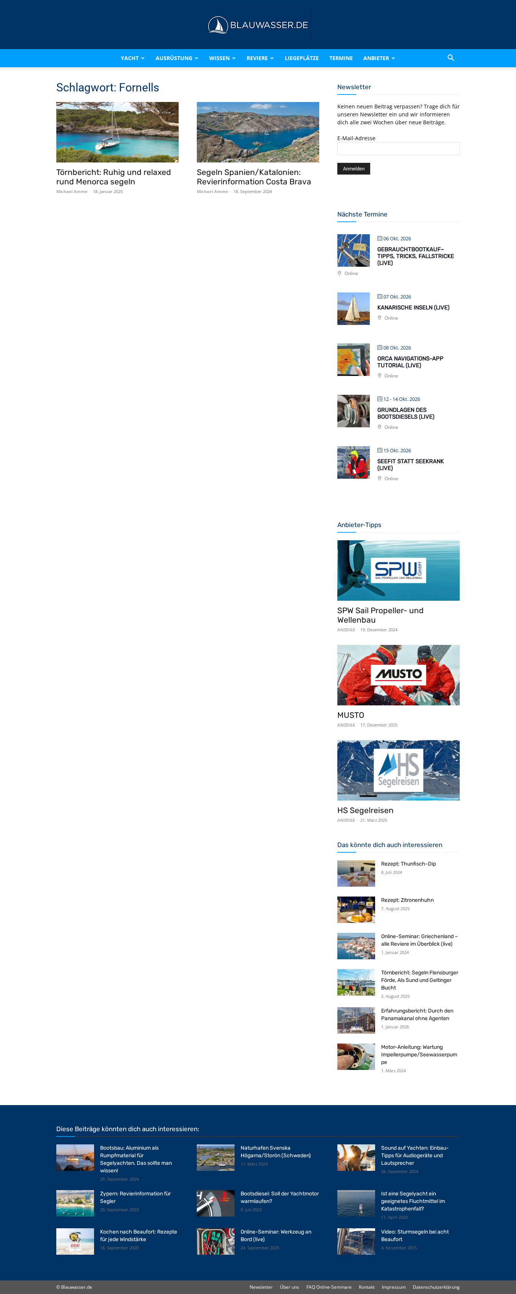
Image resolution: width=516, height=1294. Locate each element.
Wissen (219, 58)
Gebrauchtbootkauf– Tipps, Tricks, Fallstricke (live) (415, 256)
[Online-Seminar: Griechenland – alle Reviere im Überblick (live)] (356, 946)
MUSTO (350, 715)
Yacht (130, 58)
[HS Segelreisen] (398, 770)
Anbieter (376, 58)
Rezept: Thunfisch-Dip (408, 864)
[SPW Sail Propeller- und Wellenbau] (398, 570)
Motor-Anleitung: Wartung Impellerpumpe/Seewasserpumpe (419, 1054)
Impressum (394, 1287)
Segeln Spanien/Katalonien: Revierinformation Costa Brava (254, 176)
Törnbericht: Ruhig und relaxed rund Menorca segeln (113, 176)
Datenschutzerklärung (436, 1287)
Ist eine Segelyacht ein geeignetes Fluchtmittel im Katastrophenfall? (413, 1201)
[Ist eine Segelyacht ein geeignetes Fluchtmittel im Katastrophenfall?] (356, 1203)
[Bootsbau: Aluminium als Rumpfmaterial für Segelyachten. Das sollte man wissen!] (75, 1157)
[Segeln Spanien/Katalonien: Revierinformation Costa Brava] (258, 132)
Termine (341, 58)
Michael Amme (72, 191)
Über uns (289, 1287)
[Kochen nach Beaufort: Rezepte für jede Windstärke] (75, 1241)
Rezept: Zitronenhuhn (407, 900)
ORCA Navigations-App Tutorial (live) (410, 362)
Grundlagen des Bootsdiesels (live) (405, 413)
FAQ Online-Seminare (329, 1287)
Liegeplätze (302, 58)
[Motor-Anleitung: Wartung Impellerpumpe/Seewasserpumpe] (356, 1057)
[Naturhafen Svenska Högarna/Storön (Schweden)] (216, 1157)
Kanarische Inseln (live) (413, 307)
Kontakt (367, 1287)
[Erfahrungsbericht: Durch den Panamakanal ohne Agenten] (356, 1020)
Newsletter (261, 1287)
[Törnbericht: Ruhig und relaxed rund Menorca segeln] (117, 132)
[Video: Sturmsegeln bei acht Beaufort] (356, 1241)
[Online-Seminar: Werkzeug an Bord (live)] (216, 1241)
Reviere (257, 58)
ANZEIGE (346, 629)
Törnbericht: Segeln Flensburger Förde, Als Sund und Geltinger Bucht (419, 980)
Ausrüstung (174, 58)
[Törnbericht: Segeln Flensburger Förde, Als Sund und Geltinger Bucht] (356, 982)
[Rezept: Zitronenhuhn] (356, 910)
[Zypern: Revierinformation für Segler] (75, 1203)
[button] (451, 58)
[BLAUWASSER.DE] (258, 25)
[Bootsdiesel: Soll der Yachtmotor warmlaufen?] (216, 1203)
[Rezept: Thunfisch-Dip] (356, 873)
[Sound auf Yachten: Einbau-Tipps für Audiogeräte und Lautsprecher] (356, 1157)
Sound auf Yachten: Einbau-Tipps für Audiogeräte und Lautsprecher (415, 1155)
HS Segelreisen (365, 810)
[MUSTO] (398, 675)
